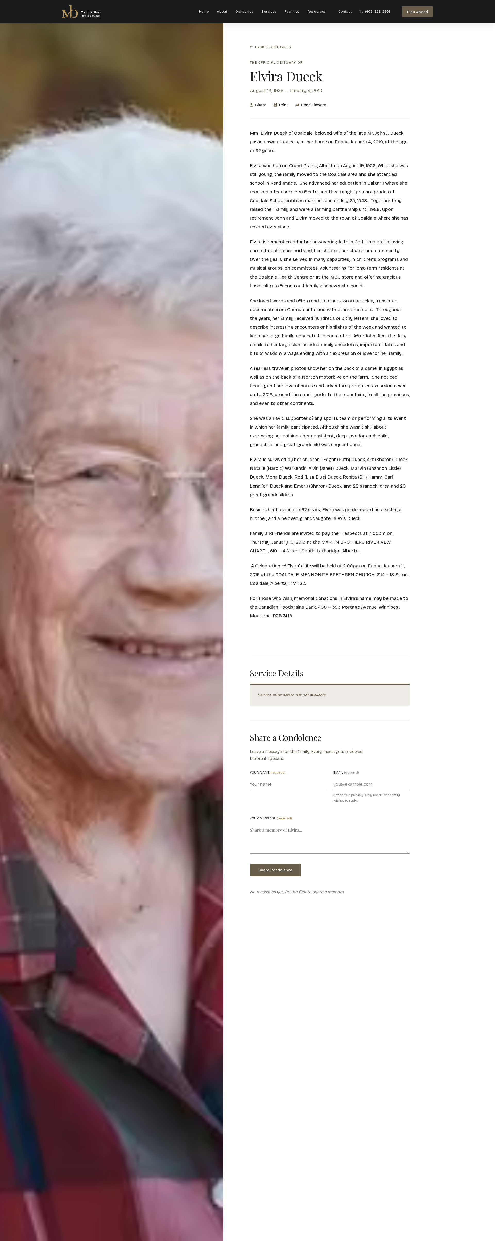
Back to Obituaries (273, 47)
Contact (345, 11)
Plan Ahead (417, 12)
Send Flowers (313, 105)
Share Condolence (275, 870)
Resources (317, 12)
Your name (267, 773)
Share (260, 105)
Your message (271, 818)
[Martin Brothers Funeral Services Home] (86, 11)
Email (346, 773)
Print (283, 105)
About (222, 12)
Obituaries (244, 12)
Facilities (292, 12)
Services (268, 12)
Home (204, 12)
